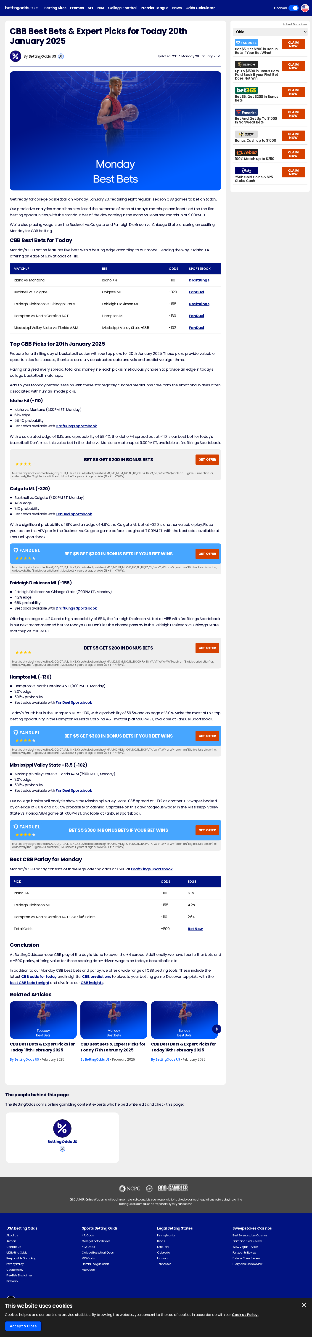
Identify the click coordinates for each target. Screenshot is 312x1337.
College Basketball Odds (98, 1252)
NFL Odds (88, 1235)
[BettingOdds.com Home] (21, 8)
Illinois (161, 1241)
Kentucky (163, 1247)
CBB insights (92, 982)
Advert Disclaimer (295, 24)
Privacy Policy (15, 1264)
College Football (122, 8)
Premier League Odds (95, 1264)
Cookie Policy (14, 1270)
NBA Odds (88, 1247)
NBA (100, 8)
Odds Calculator (200, 8)
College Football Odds (96, 1241)
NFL (91, 8)
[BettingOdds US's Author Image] (62, 1128)
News (177, 8)
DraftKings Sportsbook (76, 426)
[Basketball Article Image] (43, 1020)
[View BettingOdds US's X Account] (61, 56)
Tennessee (164, 1264)
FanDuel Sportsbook (74, 514)
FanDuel (196, 292)
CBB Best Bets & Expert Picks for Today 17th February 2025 (112, 1047)
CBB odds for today (39, 976)
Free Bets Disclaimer (19, 1275)
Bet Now (195, 928)
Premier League (154, 8)
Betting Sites (55, 8)
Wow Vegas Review (245, 1247)
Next (217, 1029)
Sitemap (12, 1281)
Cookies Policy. (245, 1314)
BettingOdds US (42, 56)
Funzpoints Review (244, 1252)
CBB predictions (96, 976)
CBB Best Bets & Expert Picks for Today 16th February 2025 (183, 1047)
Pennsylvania (166, 1235)
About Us (12, 1235)
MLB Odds (88, 1270)
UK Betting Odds (16, 1252)
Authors (11, 1241)
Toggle (293, 8)
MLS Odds (88, 1258)
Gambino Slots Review (247, 1241)
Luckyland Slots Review (247, 1264)
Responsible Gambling (21, 1258)
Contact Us (13, 1247)
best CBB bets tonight (29, 982)
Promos (77, 8)
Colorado (163, 1252)
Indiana (162, 1258)
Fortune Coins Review (246, 1258)
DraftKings (199, 280)
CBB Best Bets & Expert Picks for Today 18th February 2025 (42, 1047)
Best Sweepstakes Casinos (250, 1235)
